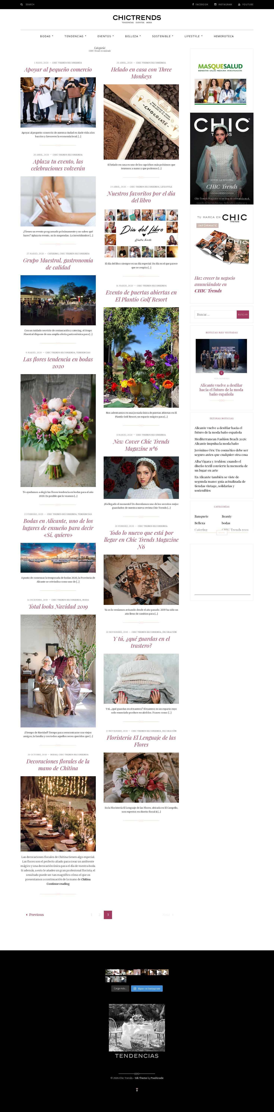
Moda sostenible (221, 378)
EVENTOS (104, 36)
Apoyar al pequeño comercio (58, 69)
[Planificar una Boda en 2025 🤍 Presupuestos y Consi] (144, 971)
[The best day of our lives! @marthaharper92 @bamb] (108, 978)
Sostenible (161, 36)
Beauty (227, 516)
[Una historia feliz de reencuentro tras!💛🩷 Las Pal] (123, 978)
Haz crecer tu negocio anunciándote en (215, 284)
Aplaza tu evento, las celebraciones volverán (58, 165)
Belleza (131, 36)
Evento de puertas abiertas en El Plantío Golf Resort (141, 295)
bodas (54, 755)
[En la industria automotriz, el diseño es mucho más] (108, 971)
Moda (85, 600)
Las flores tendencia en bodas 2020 (58, 362)
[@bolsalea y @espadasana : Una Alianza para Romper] (115, 978)
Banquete (201, 516)
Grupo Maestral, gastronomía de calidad (58, 263)
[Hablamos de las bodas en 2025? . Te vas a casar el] (123, 971)
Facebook (202, 4)
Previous (36, 915)
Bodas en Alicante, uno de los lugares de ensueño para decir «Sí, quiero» (58, 527)
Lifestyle (192, 36)
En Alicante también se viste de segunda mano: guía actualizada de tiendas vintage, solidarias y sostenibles (220, 483)
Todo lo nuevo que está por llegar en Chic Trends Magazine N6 (141, 539)
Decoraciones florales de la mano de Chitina (58, 764)
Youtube (247, 4)
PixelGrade (157, 1078)
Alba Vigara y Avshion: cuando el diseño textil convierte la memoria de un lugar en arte (221, 465)
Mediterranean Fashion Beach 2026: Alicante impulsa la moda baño (221, 441)
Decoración (170, 632)
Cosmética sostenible (237, 536)
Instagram (225, 4)
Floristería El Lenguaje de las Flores (141, 741)
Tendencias (74, 36)
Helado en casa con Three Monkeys (141, 73)
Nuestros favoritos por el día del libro (141, 197)
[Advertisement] (223, 571)
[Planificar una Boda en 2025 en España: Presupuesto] (137, 971)
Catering (53, 254)
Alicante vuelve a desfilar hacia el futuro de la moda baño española (221, 389)
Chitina (85, 879)
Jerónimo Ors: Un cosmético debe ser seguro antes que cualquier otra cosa (221, 452)
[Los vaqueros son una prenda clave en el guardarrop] (115, 971)
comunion (202, 536)
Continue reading (58, 884)
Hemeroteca (224, 36)
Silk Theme (141, 1078)
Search (30, 4)
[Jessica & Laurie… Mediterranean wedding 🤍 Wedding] (165, 971)
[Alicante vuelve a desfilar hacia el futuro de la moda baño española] (221, 356)
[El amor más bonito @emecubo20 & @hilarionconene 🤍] (158, 971)
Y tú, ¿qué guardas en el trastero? (141, 642)
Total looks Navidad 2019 (58, 606)
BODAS (45, 36)
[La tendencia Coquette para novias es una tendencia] (151, 971)
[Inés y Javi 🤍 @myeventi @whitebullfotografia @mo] (129, 971)
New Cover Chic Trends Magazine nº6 (141, 445)
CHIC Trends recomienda (67, 63)
